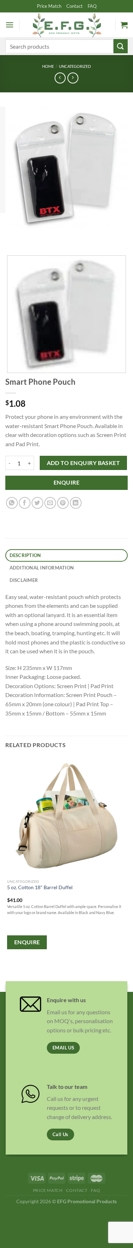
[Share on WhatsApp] (12, 503)
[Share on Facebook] (25, 503)
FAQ (92, 6)
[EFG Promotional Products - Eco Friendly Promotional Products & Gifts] (66, 24)
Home (48, 66)
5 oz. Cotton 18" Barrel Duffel (40, 887)
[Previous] (12, 236)
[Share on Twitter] (37, 503)
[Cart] (124, 25)
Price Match (49, 6)
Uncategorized (75, 66)
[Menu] (9, 24)
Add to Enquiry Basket (83, 463)
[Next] (32, 236)
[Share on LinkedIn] (76, 503)
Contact (74, 6)
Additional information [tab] (42, 568)
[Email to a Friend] (50, 503)
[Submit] (120, 46)
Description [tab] (25, 555)
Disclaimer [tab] (24, 580)
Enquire (66, 482)
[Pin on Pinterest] (63, 503)
